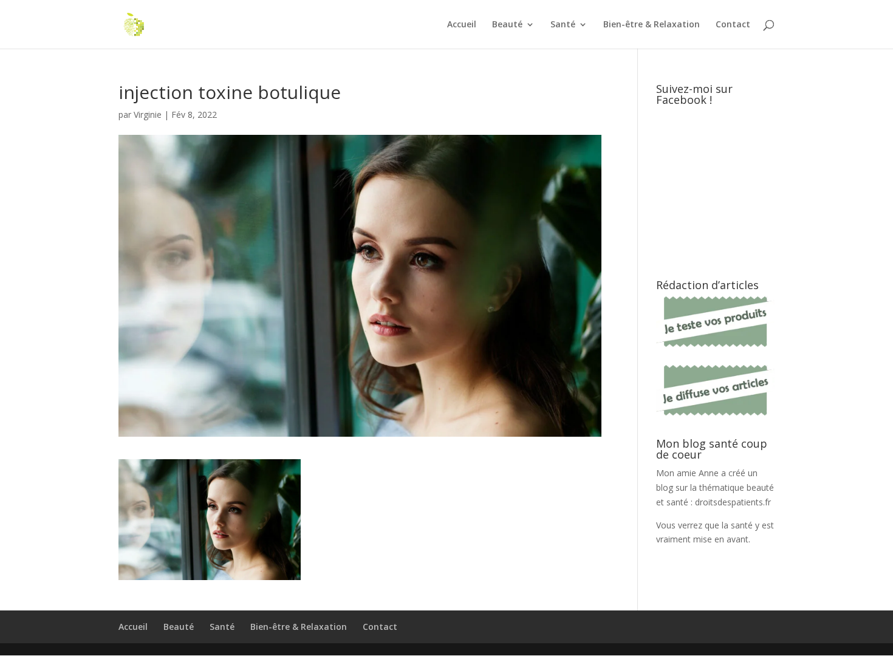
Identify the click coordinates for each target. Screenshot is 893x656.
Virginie (148, 114)
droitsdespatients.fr (733, 502)
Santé (562, 25)
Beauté (507, 25)
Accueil (461, 25)
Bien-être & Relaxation (651, 25)
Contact (733, 25)
